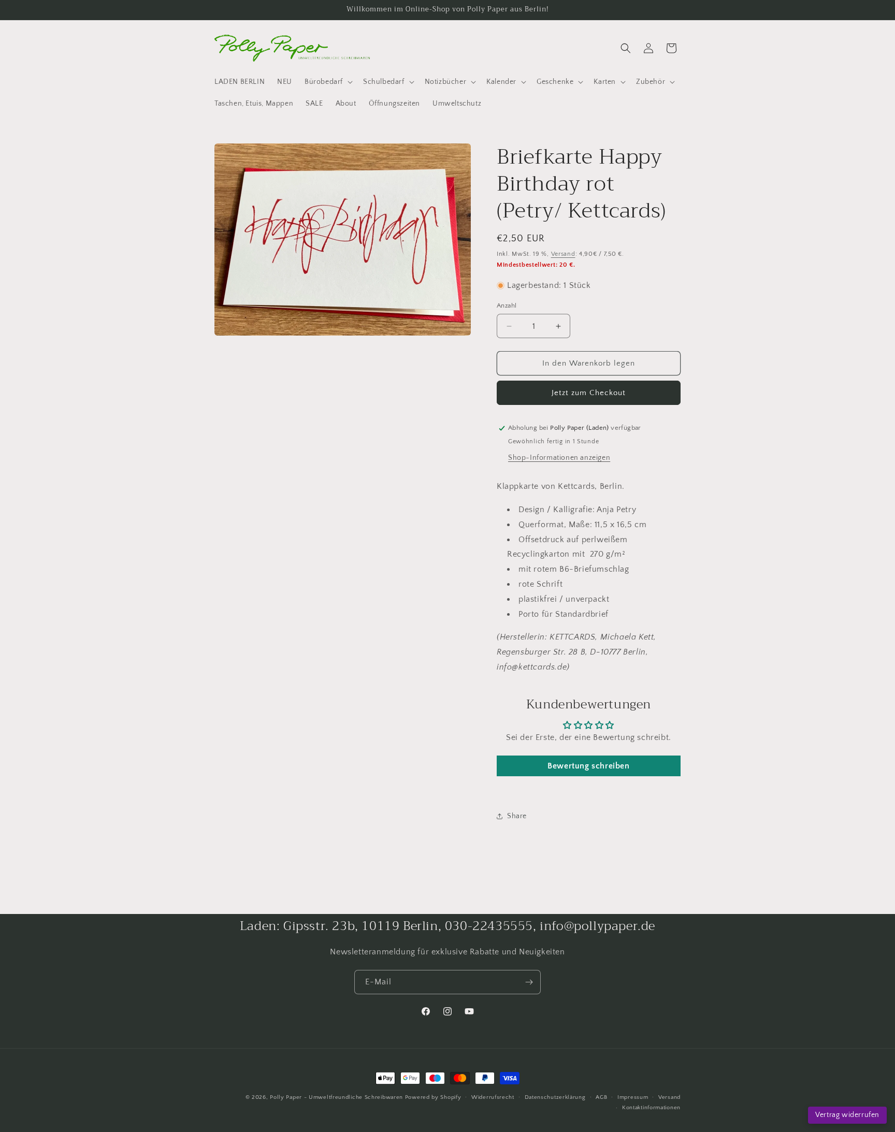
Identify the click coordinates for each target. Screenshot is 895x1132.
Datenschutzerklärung (555, 1097)
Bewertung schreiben (588, 766)
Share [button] (517, 816)
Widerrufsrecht (492, 1097)
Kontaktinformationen (651, 1108)
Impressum (632, 1097)
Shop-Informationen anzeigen (559, 458)
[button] (327, 82)
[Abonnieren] (528, 982)
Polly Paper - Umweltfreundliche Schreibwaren (336, 1097)
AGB (601, 1097)
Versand (563, 254)
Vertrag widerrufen (847, 1115)
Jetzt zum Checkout (589, 392)
